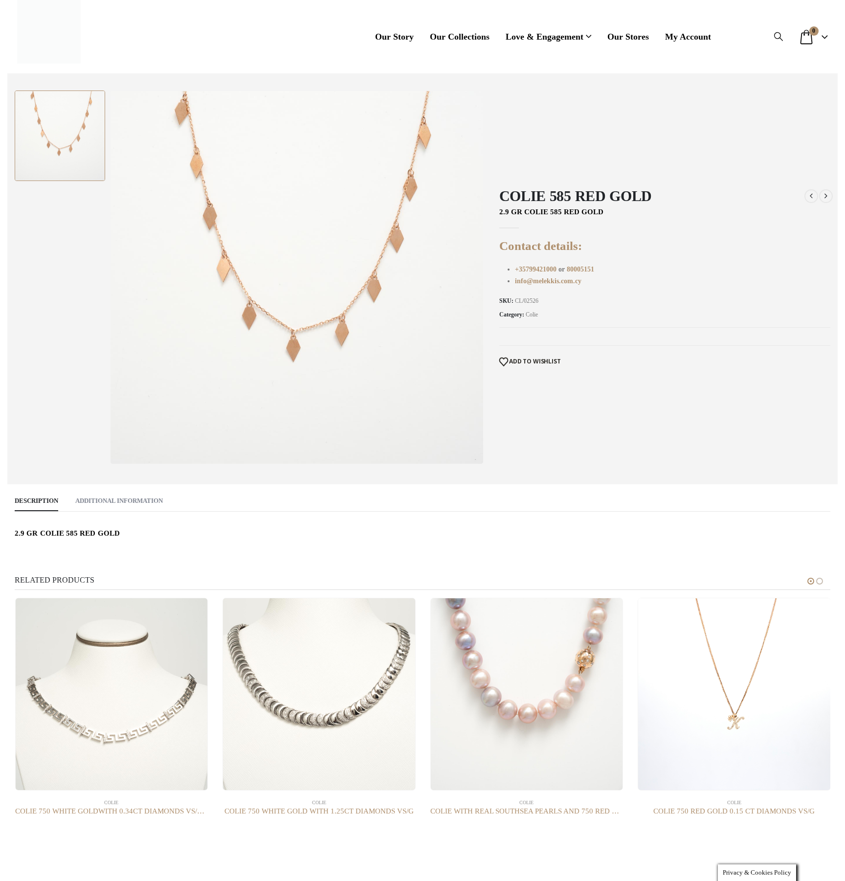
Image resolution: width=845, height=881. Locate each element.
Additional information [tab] (119, 500)
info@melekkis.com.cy (548, 281)
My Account (688, 37)
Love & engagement (544, 37)
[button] (778, 37)
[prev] (811, 196)
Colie (532, 314)
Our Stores (628, 37)
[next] (826, 196)
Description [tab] (36, 500)
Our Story (394, 37)
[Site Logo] (49, 32)
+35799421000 (536, 269)
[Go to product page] (112, 694)
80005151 (580, 269)
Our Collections (459, 37)
